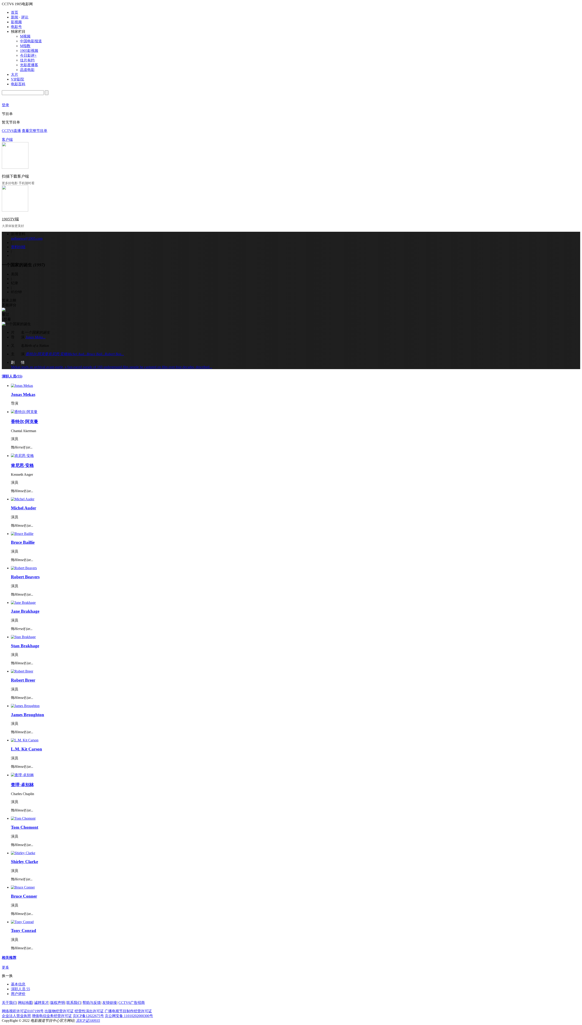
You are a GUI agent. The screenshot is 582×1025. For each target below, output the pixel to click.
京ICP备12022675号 (88, 1016)
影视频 (16, 22)
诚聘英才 (41, 1003)
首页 (14, 12)
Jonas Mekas (23, 394)
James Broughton (27, 714)
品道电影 (27, 70)
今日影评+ (28, 55)
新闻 (14, 17)
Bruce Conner (24, 896)
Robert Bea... (114, 354)
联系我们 (73, 1003)
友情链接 (109, 1003)
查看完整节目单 (34, 131)
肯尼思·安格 (57, 354)
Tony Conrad (23, 930)
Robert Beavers (25, 576)
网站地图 (25, 1003)
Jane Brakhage (25, 611)
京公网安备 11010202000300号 (129, 1016)
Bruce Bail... (96, 354)
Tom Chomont (24, 827)
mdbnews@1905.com (27, 238)
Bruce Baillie (23, 542)
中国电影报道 (31, 41)
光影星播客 (29, 65)
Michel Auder (23, 508)
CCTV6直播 (11, 131)
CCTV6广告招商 (131, 1003)
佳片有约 (27, 60)
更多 (5, 967)
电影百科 (18, 84)
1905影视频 (29, 51)
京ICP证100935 (88, 1020)
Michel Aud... (77, 354)
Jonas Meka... (35, 337)
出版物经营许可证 (59, 1011)
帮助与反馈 (92, 1003)
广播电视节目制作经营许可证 (128, 1011)
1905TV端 (10, 219)
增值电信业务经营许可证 (52, 1016)
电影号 (16, 27)
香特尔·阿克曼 (36, 354)
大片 (14, 74)
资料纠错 (18, 247)
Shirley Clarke (24, 861)
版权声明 (57, 1003)
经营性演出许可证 (89, 1011)
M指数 (25, 46)
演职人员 (12, 376)
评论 (24, 17)
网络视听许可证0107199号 (23, 1011)
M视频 (25, 36)
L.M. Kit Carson (26, 749)
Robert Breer (23, 680)
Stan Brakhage (25, 645)
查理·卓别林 (22, 784)
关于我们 (9, 1003)
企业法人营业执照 (16, 1016)
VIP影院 (17, 79)
